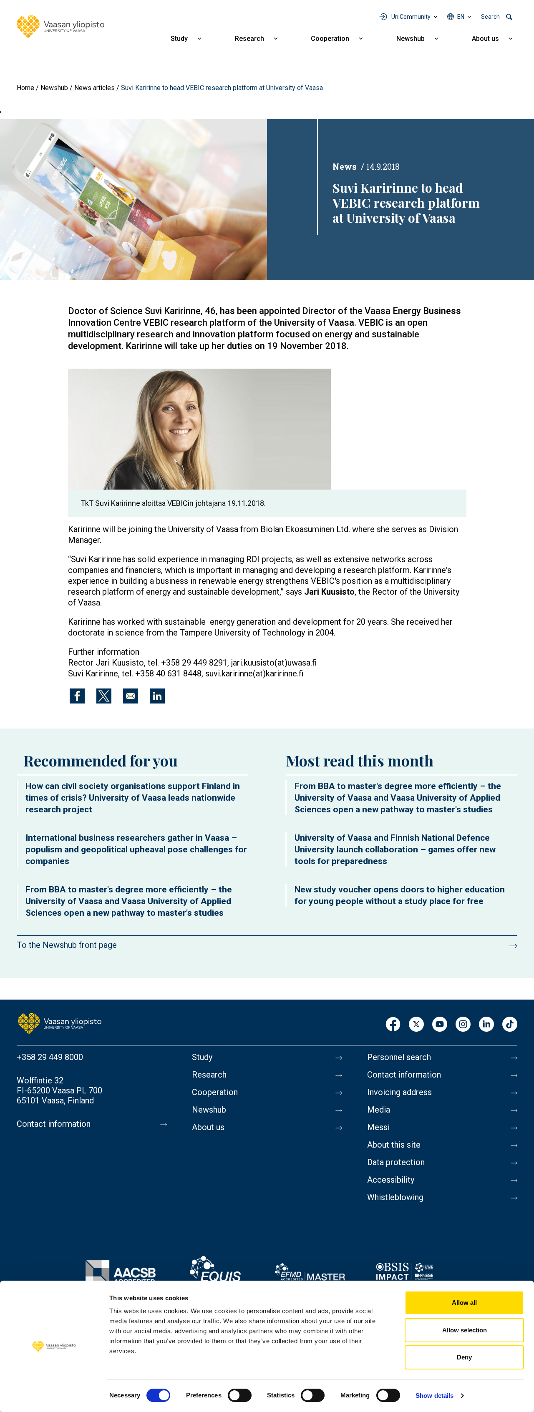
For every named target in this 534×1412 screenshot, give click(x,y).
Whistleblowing (395, 1197)
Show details (434, 1395)
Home (25, 88)
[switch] (240, 1395)
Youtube (439, 1025)
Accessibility (390, 1180)
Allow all (464, 1302)
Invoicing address (399, 1092)
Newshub (410, 39)
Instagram (463, 1025)
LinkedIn (486, 1025)
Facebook (392, 1025)
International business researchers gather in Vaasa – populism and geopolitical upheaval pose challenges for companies (136, 849)
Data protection (396, 1162)
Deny (464, 1357)
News (344, 166)
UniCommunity (411, 16)
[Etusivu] (60, 1023)
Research (249, 39)
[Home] (60, 26)
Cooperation (330, 39)
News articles (94, 88)
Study (179, 39)
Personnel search (399, 1057)
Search (490, 16)
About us (485, 39)
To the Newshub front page (67, 945)
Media (378, 1110)
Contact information (54, 1124)
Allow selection (464, 1330)
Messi (378, 1127)
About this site (394, 1145)
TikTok (509, 1025)
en (460, 16)
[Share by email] (130, 695)
